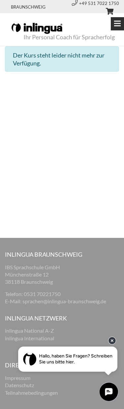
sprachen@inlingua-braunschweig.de (64, 301)
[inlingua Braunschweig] (37, 27)
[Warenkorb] (106, 12)
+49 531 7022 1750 (99, 3)
